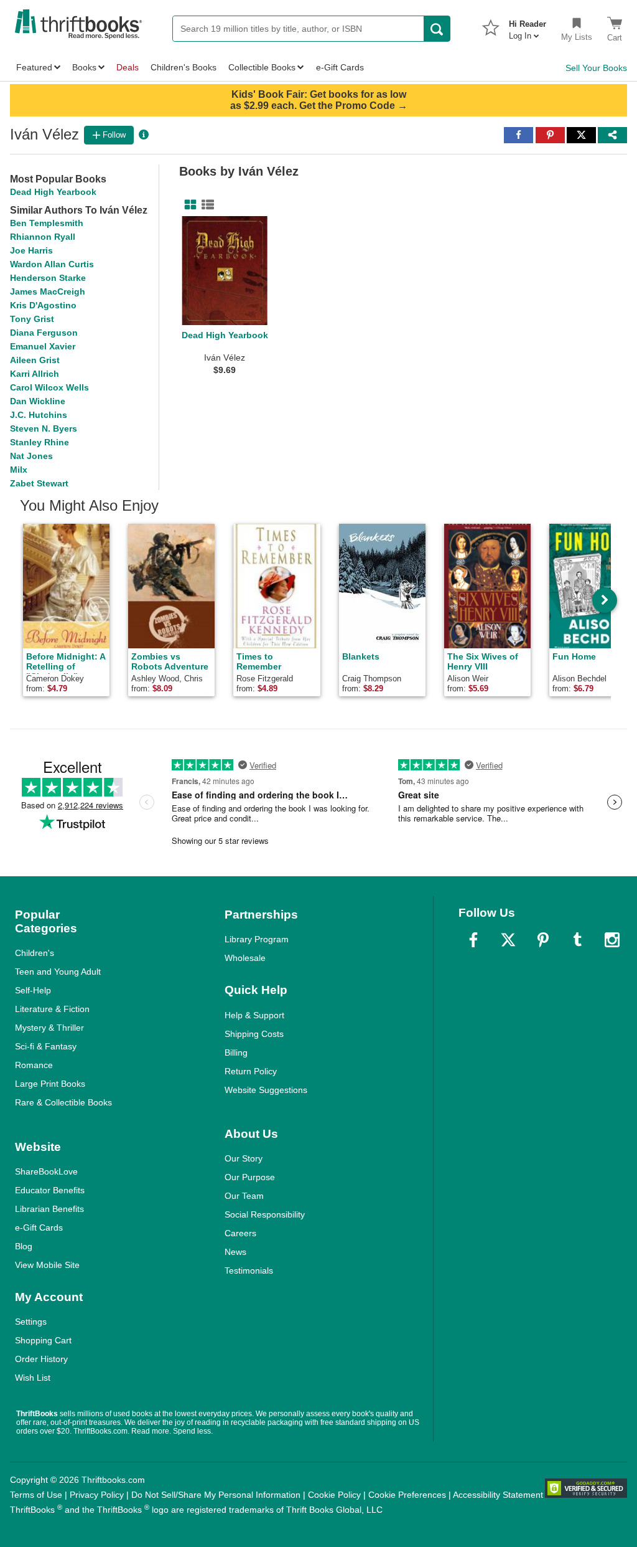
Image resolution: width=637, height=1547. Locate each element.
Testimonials (249, 1270)
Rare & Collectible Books (63, 1102)
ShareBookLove (46, 1171)
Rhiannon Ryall (42, 237)
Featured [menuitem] (34, 67)
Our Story (244, 1158)
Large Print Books (50, 1084)
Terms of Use (36, 1495)
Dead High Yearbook (53, 192)
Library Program (257, 939)
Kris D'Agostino (43, 305)
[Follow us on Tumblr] (577, 940)
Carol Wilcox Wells (49, 387)
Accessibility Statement (498, 1495)
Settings (31, 1322)
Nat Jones (31, 456)
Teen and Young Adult (58, 972)
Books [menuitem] (84, 67)
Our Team (244, 1196)
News (235, 1252)
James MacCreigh (47, 291)
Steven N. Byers (43, 428)
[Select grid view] (188, 205)
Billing (236, 1052)
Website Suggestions (266, 1090)
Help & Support (254, 1015)
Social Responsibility (265, 1214)
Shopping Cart (43, 1340)
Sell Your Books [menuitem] (596, 68)
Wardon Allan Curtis (52, 264)
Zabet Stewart (39, 483)
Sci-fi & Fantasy (46, 1046)
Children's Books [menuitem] (183, 67)
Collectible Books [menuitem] (261, 67)
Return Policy (251, 1071)
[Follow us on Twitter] (508, 940)
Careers (240, 1233)
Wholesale (245, 958)
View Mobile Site (47, 1265)
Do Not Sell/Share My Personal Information (215, 1495)
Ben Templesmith (46, 223)
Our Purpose (250, 1177)
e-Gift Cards (39, 1227)
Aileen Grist (35, 360)
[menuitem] (527, 26)
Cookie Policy (334, 1495)
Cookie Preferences (407, 1495)
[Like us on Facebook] (473, 940)
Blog (23, 1246)
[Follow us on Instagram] (612, 940)
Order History (41, 1359)
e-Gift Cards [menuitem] (340, 67)
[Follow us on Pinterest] (543, 940)
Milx (18, 470)
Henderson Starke (48, 278)
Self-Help (33, 990)
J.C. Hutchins (38, 415)
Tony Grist (32, 319)
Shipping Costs (254, 1034)
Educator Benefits (50, 1190)
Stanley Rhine (39, 442)
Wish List (32, 1378)
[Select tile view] (205, 205)
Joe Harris (31, 250)
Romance (34, 1065)
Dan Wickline (37, 401)
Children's (34, 953)
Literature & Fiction (52, 1009)
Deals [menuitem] (127, 67)
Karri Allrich (34, 374)
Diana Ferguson (44, 333)
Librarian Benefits (49, 1209)
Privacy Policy (97, 1495)
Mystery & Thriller (49, 1028)
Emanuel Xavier (42, 346)
